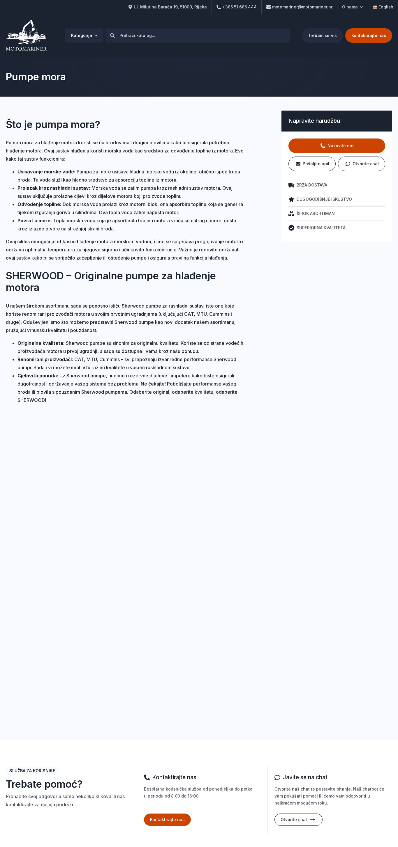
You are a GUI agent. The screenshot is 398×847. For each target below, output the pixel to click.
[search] (112, 35)
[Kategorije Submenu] (97, 35)
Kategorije (81, 35)
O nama (350, 6)
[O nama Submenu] (360, 6)
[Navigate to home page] (26, 35)
